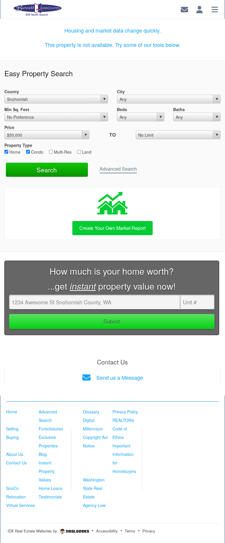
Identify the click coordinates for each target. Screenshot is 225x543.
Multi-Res (62, 152)
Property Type (18, 145)
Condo (36, 152)
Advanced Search (118, 168)
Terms (130, 531)
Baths (179, 109)
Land (86, 152)
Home (14, 152)
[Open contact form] (184, 8)
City (121, 91)
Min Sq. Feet (16, 109)
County (11, 91)
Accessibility (107, 531)
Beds (122, 109)
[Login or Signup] (199, 8)
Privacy (148, 531)
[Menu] (215, 8)
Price (9, 127)
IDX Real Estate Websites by (33, 531)
